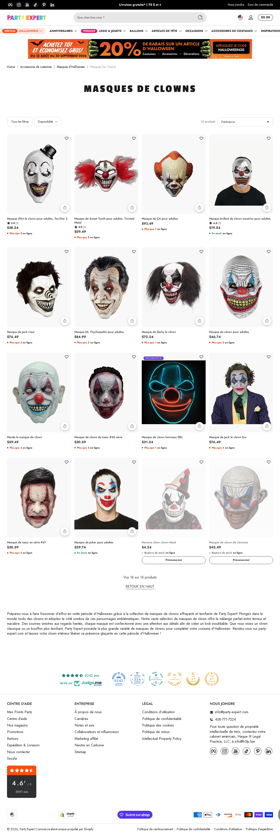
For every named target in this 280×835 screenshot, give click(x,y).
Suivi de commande (260, 5)
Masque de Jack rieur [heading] (21, 332)
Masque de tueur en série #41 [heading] (26, 542)
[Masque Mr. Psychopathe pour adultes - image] (106, 287)
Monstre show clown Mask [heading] (159, 542)
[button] (240, 17)
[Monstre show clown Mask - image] (174, 497)
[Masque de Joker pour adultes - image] (106, 497)
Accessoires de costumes (36, 67)
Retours (12, 738)
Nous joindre (236, 5)
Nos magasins (17, 725)
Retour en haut (140, 586)
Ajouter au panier (65, 207)
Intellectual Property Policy (161, 738)
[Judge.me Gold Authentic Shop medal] (175, 679)
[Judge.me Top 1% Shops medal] (193, 679)
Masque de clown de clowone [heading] (228, 542)
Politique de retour (156, 732)
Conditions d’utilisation (228, 829)
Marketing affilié (86, 738)
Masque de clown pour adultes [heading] (229, 332)
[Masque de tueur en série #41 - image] (39, 497)
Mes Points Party (19, 712)
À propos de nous (88, 712)
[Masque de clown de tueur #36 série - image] (106, 392)
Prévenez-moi (174, 560)
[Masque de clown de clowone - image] (241, 497)
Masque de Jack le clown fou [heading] (227, 437)
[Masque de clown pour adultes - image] (241, 287)
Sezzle (12, 758)
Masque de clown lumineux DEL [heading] (162, 437)
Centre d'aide (17, 718)
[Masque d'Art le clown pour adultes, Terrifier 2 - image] (39, 174)
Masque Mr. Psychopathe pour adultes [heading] (99, 332)
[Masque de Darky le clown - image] (174, 287)
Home (11, 67)
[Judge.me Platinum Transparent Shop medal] (156, 679)
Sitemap (80, 752)
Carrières (81, 718)
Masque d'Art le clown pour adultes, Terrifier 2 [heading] (37, 219)
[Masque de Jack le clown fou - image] (241, 392)
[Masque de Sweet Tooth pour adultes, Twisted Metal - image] (106, 174)
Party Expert (27, 829)
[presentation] (39, 220)
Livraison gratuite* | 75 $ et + (140, 5)
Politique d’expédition (259, 829)
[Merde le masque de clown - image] (39, 392)
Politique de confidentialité (161, 718)
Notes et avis (84, 725)
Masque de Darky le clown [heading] (159, 332)
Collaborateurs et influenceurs (97, 732)
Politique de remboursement (155, 829)
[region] (140, 5)
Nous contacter (18, 752)
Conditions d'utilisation (158, 712)
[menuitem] (38, 712)
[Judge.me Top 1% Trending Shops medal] (212, 679)
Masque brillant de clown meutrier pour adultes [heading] (240, 219)
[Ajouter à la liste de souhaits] (66, 138)
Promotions (15, 732)
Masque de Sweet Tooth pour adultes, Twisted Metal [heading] (104, 221)
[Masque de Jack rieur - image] (39, 287)
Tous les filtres (20, 121)
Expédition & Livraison (23, 745)
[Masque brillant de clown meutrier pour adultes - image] (241, 174)
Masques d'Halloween (71, 67)
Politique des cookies (158, 725)
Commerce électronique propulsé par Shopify (64, 829)
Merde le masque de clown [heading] (24, 437)
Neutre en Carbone (89, 745)
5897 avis (22, 792)
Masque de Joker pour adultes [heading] (93, 542)
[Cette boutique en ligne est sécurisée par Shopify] (67, 815)
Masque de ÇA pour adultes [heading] (160, 219)
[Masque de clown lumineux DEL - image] (174, 392)
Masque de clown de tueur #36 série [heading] (98, 437)
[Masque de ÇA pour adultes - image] (174, 174)
